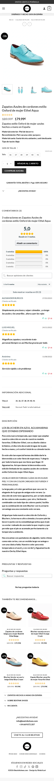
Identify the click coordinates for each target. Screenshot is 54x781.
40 (31, 401)
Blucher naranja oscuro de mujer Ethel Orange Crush (40, 633)
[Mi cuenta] (44, 8)
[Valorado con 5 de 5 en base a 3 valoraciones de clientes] (27, 115)
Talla (4, 154)
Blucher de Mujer (38, 20)
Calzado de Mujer (22, 20)
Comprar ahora (14, 171)
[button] (3, 8)
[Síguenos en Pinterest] (33, 766)
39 (28, 401)
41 (34, 401)
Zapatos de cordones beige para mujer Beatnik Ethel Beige (14, 633)
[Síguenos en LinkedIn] (37, 766)
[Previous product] (30, 24)
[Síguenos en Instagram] (21, 766)
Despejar (48, 151)
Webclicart (41, 770)
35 (17, 401)
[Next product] (24, 24)
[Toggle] (3, 191)
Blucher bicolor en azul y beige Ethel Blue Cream (14, 678)
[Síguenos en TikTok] (25, 766)
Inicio (11, 20)
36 (19, 401)
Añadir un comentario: (27, 243)
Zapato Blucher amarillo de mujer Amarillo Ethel (40, 678)
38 (25, 401)
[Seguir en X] (29, 766)
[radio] (10, 155)
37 (22, 401)
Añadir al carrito (28, 163)
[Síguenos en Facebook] (17, 766)
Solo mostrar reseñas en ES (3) (27, 292)
